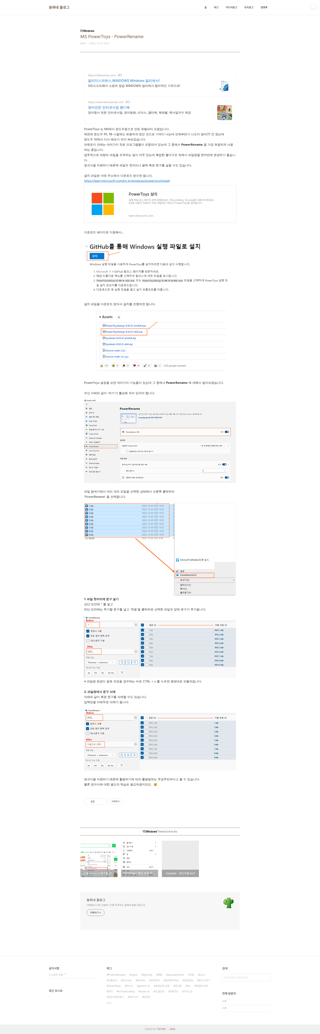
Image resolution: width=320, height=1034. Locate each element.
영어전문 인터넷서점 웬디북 (109, 107)
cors (202, 974)
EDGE (147, 997)
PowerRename (117, 974)
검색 (267, 977)
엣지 (110, 991)
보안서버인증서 (116, 997)
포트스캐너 (204, 980)
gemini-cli (144, 985)
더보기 (109, 1003)
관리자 (172, 1029)
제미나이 (133, 997)
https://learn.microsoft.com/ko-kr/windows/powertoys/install (127, 181)
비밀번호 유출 (162, 985)
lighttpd (147, 974)
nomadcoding (126, 991)
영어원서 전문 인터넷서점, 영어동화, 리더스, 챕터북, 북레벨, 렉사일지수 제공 (139, 112)
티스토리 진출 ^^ (57, 974)
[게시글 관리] (102, 801)
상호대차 (155, 980)
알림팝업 (188, 980)
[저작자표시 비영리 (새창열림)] (126, 801)
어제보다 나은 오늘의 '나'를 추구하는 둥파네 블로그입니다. (116, 905)
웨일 (160, 974)
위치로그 (248, 7)
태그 (216, 7)
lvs (188, 985)
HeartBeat (114, 985)
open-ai (144, 991)
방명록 (264, 7)
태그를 (178, 985)
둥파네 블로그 (59, 7)
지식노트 (188, 991)
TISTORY (161, 1029)
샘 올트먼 (159, 991)
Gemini (141, 980)
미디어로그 (231, 7)
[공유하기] (98, 801)
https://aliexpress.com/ (102, 75)
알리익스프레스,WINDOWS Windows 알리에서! (124, 81)
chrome (127, 980)
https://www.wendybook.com (106, 102)
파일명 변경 (202, 985)
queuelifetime (176, 974)
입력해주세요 (172, 980)
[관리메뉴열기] (313, 6)
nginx (134, 974)
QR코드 (174, 991)
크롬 (192, 974)
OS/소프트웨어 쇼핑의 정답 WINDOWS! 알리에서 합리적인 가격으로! (134, 86)
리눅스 (129, 985)
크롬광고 (112, 980)
